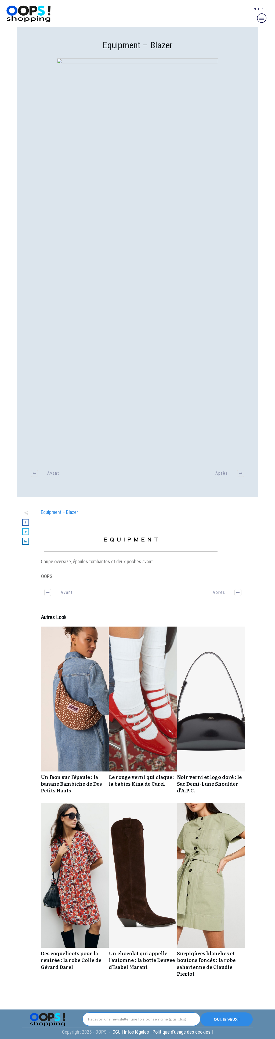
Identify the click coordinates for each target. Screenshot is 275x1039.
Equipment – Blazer (137, 45)
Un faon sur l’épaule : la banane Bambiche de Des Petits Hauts (75, 713)
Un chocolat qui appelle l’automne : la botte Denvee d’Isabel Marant (143, 892)
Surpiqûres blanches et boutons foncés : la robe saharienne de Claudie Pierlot (211, 892)
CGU (117, 1032)
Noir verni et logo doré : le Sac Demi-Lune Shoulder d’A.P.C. (211, 713)
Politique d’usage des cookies (182, 1032)
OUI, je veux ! (227, 1019)
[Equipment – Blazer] (137, 259)
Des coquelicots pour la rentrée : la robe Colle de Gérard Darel (75, 892)
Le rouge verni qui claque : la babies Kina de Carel (143, 713)
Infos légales (136, 1032)
